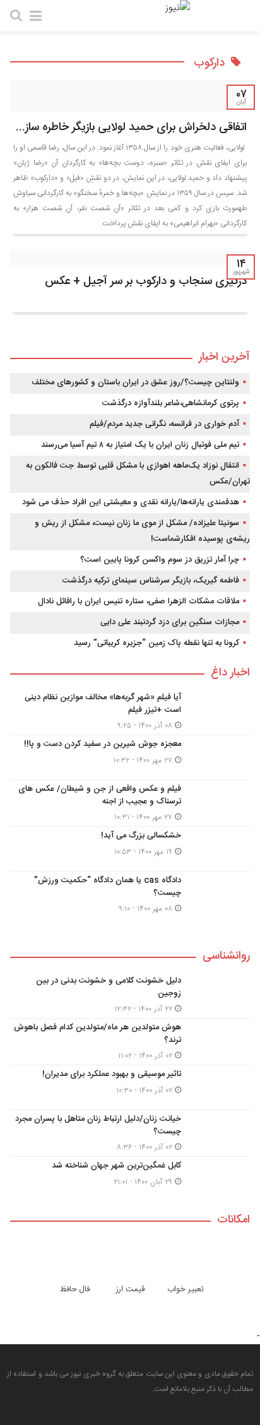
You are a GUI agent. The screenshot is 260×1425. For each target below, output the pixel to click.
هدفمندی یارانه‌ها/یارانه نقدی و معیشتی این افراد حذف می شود (130, 502)
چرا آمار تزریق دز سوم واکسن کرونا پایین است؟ (159, 560)
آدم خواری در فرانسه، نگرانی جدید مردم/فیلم (164, 424)
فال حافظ (75, 1289)
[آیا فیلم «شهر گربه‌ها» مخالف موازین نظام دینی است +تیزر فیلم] (130, 712)
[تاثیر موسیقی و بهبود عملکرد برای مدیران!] (130, 1087)
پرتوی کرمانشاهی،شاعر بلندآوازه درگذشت (170, 403)
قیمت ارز (130, 1289)
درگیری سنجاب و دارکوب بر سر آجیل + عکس (146, 281)
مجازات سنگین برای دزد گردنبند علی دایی (169, 622)
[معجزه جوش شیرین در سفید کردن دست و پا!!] (130, 757)
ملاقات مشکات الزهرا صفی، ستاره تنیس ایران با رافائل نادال (138, 601)
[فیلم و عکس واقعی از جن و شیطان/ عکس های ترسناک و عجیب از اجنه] (130, 803)
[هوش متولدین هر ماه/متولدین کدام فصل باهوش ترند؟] (130, 1042)
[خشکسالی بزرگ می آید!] (130, 849)
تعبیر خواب (185, 1289)
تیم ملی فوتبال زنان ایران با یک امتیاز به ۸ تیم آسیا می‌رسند (140, 445)
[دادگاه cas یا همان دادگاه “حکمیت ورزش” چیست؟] (130, 893)
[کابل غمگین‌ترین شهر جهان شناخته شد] (130, 1177)
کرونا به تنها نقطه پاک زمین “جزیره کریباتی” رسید (156, 643)
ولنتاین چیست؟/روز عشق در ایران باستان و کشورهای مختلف (135, 382)
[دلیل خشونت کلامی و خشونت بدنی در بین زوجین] (130, 995)
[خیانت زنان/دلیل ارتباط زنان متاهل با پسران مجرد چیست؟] (130, 1133)
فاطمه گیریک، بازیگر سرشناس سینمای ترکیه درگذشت (150, 581)
